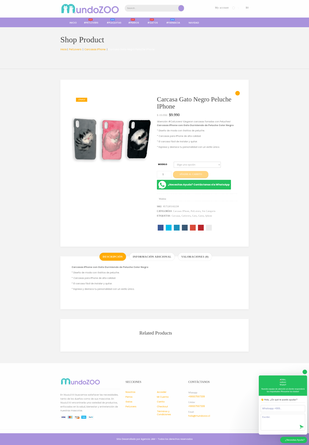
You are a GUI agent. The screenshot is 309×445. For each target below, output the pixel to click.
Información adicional (152, 256)
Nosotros (130, 392)
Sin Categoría (208, 211)
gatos (201, 216)
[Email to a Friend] (209, 228)
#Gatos (152, 23)
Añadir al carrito (190, 174)
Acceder (161, 392)
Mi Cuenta (163, 396)
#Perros (133, 23)
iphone (208, 216)
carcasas (176, 216)
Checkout (162, 406)
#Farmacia (173, 23)
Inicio (73, 23)
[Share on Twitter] (169, 228)
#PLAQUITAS (114, 23)
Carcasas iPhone (95, 49)
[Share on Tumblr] (185, 228)
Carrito (161, 401)
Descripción (113, 256)
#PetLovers (91, 23)
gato (194, 216)
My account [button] (222, 7)
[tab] (113, 256)
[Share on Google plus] (193, 228)
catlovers (186, 216)
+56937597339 (196, 396)
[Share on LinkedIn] (177, 228)
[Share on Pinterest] (201, 228)
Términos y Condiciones (164, 413)
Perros (129, 396)
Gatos (129, 401)
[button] (245, 7)
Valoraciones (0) (195, 256)
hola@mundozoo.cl (199, 415)
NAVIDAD (194, 23)
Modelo (162, 164)
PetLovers (75, 49)
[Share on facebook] (161, 228)
